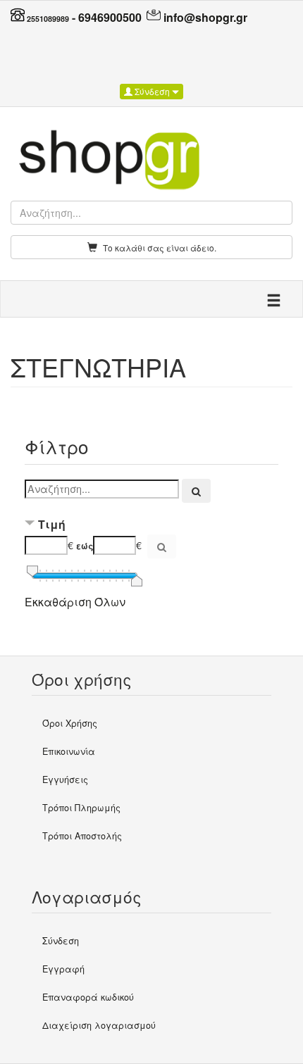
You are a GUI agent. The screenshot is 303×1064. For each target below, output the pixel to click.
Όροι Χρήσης (69, 723)
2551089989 (48, 18)
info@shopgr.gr (205, 17)
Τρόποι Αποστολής (82, 836)
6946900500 (110, 17)
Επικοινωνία (68, 751)
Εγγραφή (63, 969)
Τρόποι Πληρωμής (81, 807)
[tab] (151, 526)
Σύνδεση (152, 91)
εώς (84, 545)
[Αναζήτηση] (196, 491)
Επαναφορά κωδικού (88, 997)
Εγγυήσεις (65, 779)
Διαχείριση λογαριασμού (99, 1025)
